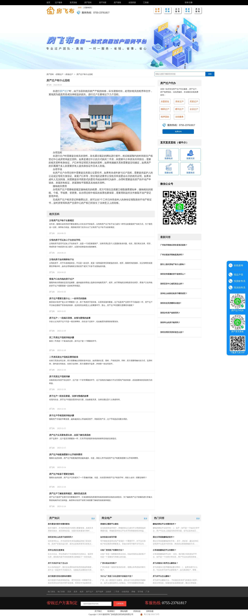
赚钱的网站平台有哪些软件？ (164, 524)
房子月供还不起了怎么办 (58, 563)
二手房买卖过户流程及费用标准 (63, 357)
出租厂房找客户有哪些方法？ (112, 550)
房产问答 (102, 2)
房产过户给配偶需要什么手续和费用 (65, 454)
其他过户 (69, 74)
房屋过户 (59, 74)
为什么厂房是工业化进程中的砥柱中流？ (116, 576)
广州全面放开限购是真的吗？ (172, 255)
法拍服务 (179, 117)
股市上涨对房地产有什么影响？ (173, 264)
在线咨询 (238, 265)
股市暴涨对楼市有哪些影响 (59, 524)
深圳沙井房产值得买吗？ (170, 313)
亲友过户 (179, 101)
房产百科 (88, 2)
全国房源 (132, 2)
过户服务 (58, 2)
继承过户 (165, 109)
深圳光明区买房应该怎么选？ (172, 332)
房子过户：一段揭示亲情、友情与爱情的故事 (70, 318)
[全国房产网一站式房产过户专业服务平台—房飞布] (60, 10)
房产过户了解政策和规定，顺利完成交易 (67, 493)
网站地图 (124, 611)
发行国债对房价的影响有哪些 (59, 576)
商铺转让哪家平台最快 (109, 524)
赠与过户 (179, 109)
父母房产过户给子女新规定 (61, 220)
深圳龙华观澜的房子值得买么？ (173, 274)
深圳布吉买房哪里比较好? (170, 303)
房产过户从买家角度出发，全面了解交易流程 (70, 435)
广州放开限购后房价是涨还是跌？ (173, 245)
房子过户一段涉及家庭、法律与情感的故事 (68, 396)
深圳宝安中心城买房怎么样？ (172, 284)
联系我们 (111, 611)
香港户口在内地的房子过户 (61, 279)
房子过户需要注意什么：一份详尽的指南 (67, 298)
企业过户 (194, 109)
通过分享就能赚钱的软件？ (164, 537)
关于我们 (98, 611)
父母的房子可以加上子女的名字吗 (64, 240)
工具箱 (146, 2)
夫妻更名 (165, 101)
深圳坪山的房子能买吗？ (170, 322)
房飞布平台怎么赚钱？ (162, 576)
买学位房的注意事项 (56, 550)
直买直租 (73, 2)
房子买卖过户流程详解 (59, 376)
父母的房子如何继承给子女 (61, 259)
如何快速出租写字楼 (108, 537)
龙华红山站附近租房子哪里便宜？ (173, 293)
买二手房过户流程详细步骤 (61, 337)
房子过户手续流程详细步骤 (61, 415)
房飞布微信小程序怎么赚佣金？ (165, 563)
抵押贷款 (165, 117)
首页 (48, 2)
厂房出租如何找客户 (108, 563)
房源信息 (137, 611)
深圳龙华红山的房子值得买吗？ (60, 537)
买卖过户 (194, 101)
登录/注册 (188, 2)
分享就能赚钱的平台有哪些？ (164, 550)
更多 (93, 519)
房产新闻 (117, 2)
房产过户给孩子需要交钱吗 (61, 474)
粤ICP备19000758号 (151, 614)
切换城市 (87, 8)
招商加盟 (149, 611)
